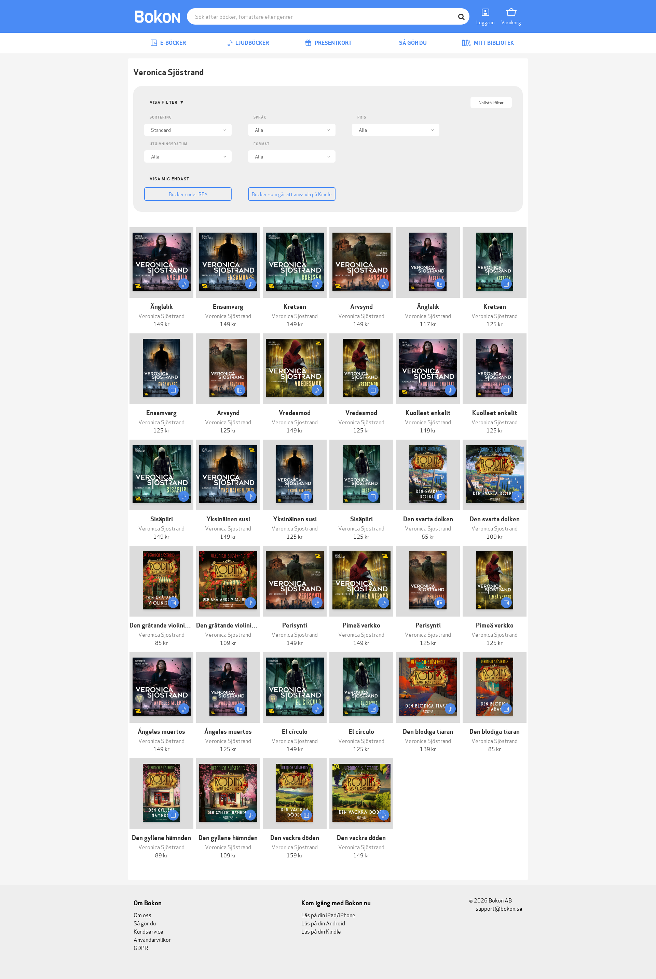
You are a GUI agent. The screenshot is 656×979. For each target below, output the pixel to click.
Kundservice (148, 931)
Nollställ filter (491, 102)
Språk (260, 117)
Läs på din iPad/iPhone (328, 915)
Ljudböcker (251, 42)
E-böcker (172, 42)
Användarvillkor (152, 939)
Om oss (142, 915)
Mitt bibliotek (493, 42)
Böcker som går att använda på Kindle (292, 193)
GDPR (141, 947)
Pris (361, 117)
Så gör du (412, 42)
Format (262, 144)
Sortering (161, 117)
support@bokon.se (498, 908)
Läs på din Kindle (321, 931)
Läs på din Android (323, 923)
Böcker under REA (188, 193)
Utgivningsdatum (168, 144)
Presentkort (333, 42)
